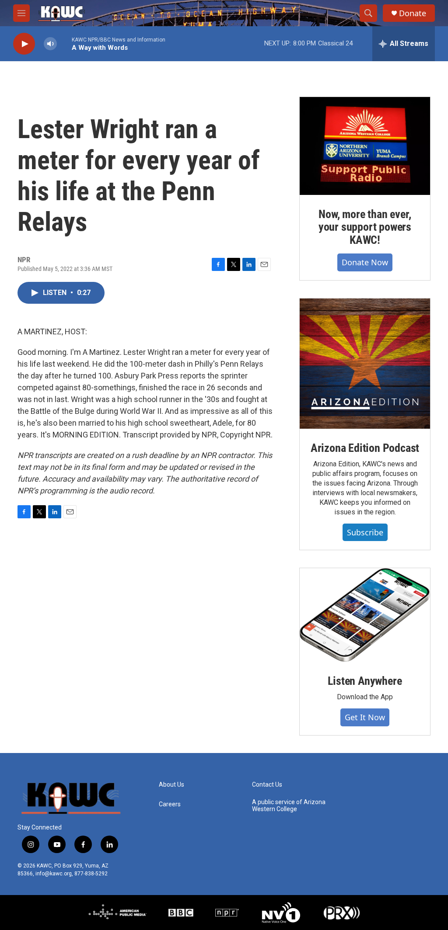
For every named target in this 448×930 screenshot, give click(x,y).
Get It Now (365, 717)
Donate (412, 13)
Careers (170, 804)
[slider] (64, 43)
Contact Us (267, 784)
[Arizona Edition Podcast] (365, 363)
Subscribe (365, 532)
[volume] (50, 44)
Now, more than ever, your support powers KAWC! (364, 227)
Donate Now (365, 262)
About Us (171, 784)
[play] (24, 44)
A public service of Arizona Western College (289, 805)
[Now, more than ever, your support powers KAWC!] (365, 146)
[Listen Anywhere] (365, 615)
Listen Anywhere (365, 680)
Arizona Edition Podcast (365, 448)
